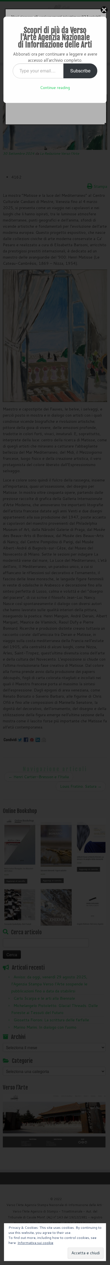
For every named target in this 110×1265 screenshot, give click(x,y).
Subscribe (80, 70)
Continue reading (55, 87)
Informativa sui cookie (35, 1242)
